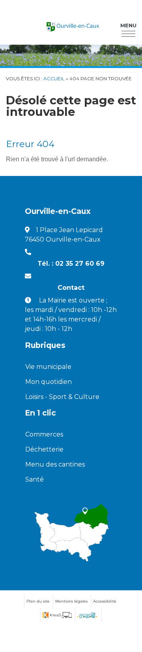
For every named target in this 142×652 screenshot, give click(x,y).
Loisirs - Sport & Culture (62, 397)
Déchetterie (44, 449)
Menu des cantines (55, 464)
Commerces (44, 434)
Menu (128, 25)
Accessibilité (104, 601)
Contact (71, 287)
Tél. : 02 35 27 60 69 (71, 263)
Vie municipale (48, 366)
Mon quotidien (48, 382)
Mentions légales (71, 601)
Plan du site (38, 601)
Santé (34, 479)
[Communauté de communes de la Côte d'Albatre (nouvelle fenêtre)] (87, 615)
